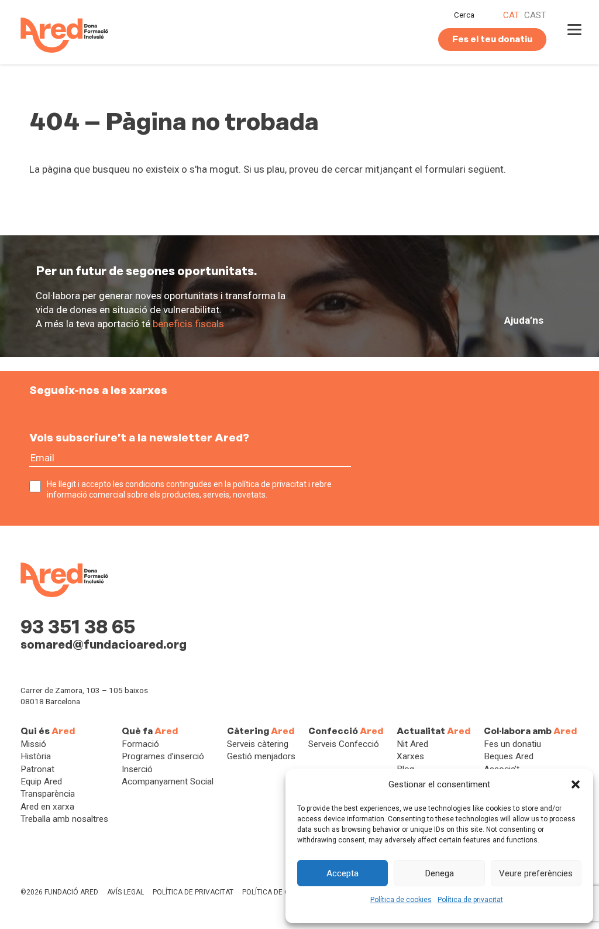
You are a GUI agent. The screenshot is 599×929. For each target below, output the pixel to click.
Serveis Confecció (343, 744)
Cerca (464, 14)
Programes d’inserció (163, 756)
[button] (575, 784)
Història (35, 756)
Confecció (345, 730)
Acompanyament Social (168, 781)
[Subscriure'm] (361, 465)
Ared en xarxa (47, 806)
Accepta (342, 873)
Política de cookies (401, 900)
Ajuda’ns (523, 320)
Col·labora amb (530, 730)
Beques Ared (508, 756)
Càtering (260, 730)
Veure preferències (536, 873)
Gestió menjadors (261, 756)
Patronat (37, 769)
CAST (535, 15)
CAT (511, 15)
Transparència (47, 794)
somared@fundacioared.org (103, 644)
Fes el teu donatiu (492, 39)
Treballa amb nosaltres (64, 819)
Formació (140, 744)
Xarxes (410, 756)
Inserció (137, 769)
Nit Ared (412, 744)
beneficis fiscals (188, 324)
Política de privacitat (470, 900)
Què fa (150, 730)
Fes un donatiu (512, 744)
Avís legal (125, 892)
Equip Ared (41, 781)
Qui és (47, 730)
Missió (33, 744)
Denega (439, 873)
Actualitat (433, 730)
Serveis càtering (257, 744)
